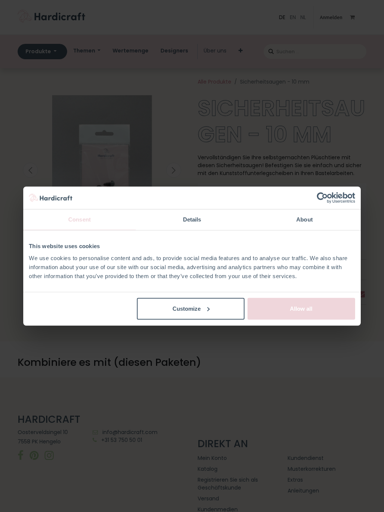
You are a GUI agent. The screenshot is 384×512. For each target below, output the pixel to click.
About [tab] (304, 219)
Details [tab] (192, 219)
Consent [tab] (79, 219)
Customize (186, 308)
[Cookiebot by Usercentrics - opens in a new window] (322, 198)
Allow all (301, 308)
